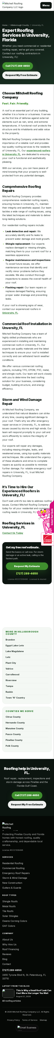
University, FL (10, 312)
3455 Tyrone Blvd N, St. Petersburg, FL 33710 (24, 976)
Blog (4, 959)
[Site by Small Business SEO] (27, 1028)
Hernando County (15, 722)
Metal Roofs (9, 906)
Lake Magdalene (15, 651)
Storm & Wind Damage (14, 877)
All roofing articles (11, 1001)
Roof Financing (10, 949)
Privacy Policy (13, 1020)
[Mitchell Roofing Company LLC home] (19, 5)
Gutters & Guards (11, 887)
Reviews (6, 954)
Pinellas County (14, 740)
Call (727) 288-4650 (17, 65)
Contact (6, 964)
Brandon (10, 639)
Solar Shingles (10, 916)
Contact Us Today (12, 533)
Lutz (8, 657)
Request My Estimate (27, 566)
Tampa (9, 686)
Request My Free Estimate (21, 75)
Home (4, 25)
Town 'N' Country (15, 697)
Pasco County (13, 734)
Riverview (11, 680)
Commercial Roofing (13, 868)
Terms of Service (29, 1020)
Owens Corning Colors (14, 921)
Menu (46, 5)
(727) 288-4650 (27, 573)
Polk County (12, 745)
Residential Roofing (12, 863)
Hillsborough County (20, 25)
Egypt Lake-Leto (15, 645)
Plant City (11, 662)
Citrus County (13, 716)
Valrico (9, 668)
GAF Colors (8, 925)
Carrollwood (12, 674)
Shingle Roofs (10, 901)
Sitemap (43, 1020)
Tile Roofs (7, 911)
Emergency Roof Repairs (16, 873)
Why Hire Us (9, 944)
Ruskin (9, 692)
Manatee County (15, 728)
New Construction (12, 882)
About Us (7, 939)
